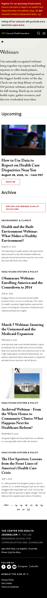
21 (23, 509)
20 (18, 509)
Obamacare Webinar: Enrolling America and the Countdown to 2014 (22, 283)
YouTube (14, 567)
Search (38, 33)
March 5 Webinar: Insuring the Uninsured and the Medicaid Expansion (22, 329)
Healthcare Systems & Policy (19, 271)
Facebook (3, 567)
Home (2, 41)
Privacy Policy (7, 580)
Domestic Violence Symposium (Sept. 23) (21, 14)
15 (21, 505)
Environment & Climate (16, 220)
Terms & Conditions (10, 587)
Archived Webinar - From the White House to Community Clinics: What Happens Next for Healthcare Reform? (22, 419)
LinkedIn (33, 566)
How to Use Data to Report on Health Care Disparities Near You (20, 165)
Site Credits (6, 583)
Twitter (9, 567)
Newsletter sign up (13, 574)
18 (36, 505)
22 (28, 509)
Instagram (23, 566)
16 (26, 505)
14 (16, 505)
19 (41, 505)
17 (31, 505)
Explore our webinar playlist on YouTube (22, 207)
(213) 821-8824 (14, 552)
